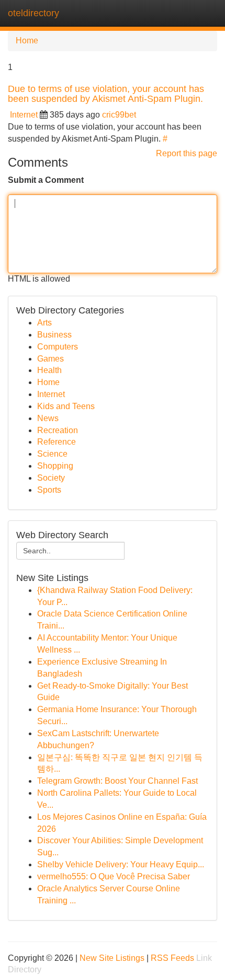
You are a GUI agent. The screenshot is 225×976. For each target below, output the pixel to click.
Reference (56, 441)
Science (52, 453)
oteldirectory (33, 13)
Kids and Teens (66, 406)
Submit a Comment (46, 180)
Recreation (57, 430)
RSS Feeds (172, 958)
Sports (49, 489)
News (48, 418)
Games (50, 358)
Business (54, 334)
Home (27, 40)
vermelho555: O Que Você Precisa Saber (113, 876)
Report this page (186, 153)
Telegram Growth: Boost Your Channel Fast (117, 780)
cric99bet (119, 114)
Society (51, 477)
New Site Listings (112, 958)
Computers (57, 346)
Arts (44, 322)
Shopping (55, 465)
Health (49, 370)
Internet (24, 114)
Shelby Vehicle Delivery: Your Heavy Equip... (120, 864)
